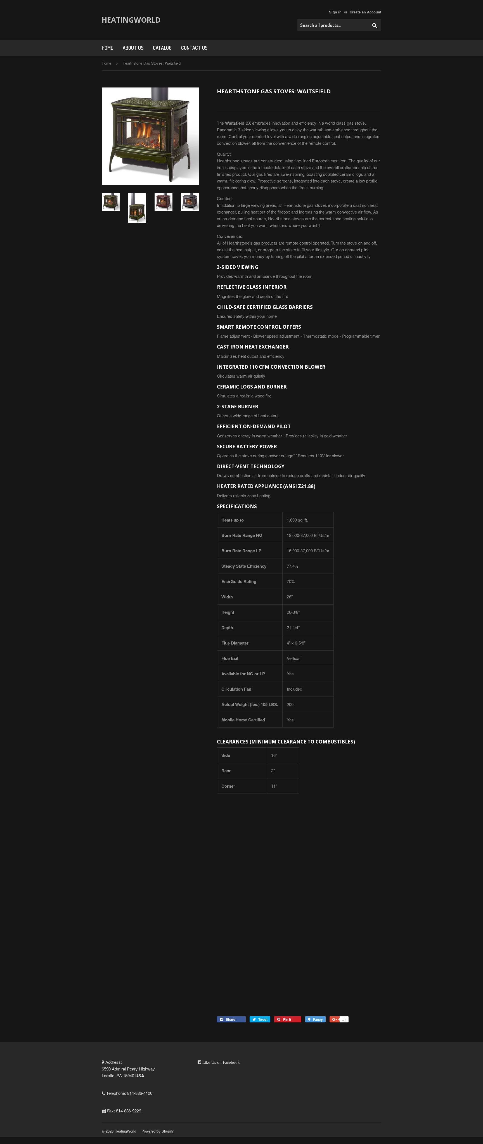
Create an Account (365, 12)
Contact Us (194, 48)
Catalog (162, 48)
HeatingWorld (131, 20)
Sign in (335, 12)
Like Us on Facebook (220, 1062)
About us (133, 48)
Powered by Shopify (157, 1131)
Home (107, 48)
